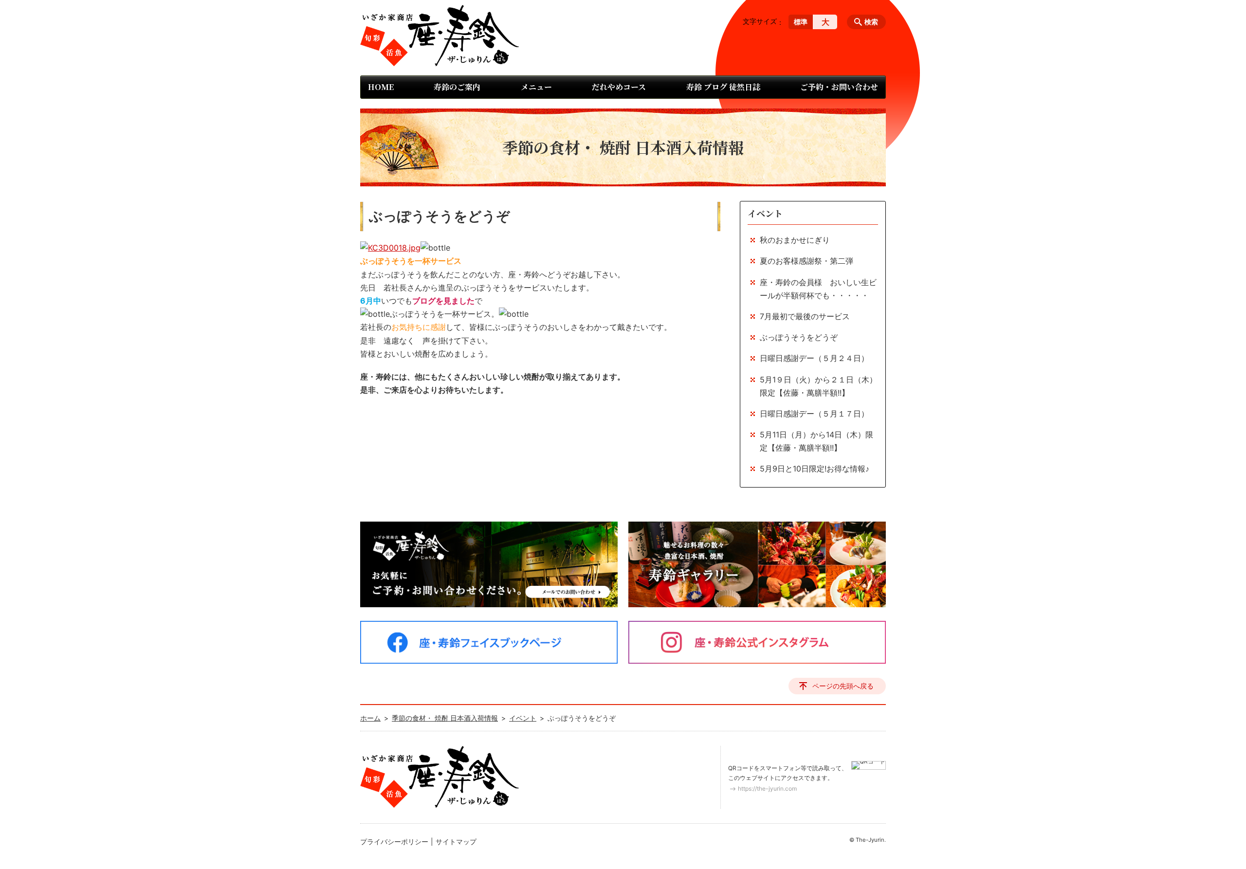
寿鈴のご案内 (457, 86)
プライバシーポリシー (394, 841)
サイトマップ (456, 841)
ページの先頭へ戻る (843, 686)
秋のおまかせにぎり (795, 240)
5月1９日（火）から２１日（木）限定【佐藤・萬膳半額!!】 (818, 386)
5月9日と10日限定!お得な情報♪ (814, 468)
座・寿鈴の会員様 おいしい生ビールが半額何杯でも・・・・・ (818, 288)
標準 (800, 22)
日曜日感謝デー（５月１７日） (814, 413)
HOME (381, 86)
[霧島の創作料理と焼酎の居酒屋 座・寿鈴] (439, 35)
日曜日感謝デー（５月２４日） (814, 358)
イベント (765, 213)
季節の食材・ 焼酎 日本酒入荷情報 (445, 718)
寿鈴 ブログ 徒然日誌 (723, 86)
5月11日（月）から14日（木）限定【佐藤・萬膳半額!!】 (816, 441)
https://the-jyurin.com (767, 788)
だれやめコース (619, 86)
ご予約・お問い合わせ (839, 86)
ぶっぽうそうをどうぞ (799, 337)
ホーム (370, 718)
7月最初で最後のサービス (805, 316)
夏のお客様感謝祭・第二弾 (806, 261)
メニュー (536, 86)
